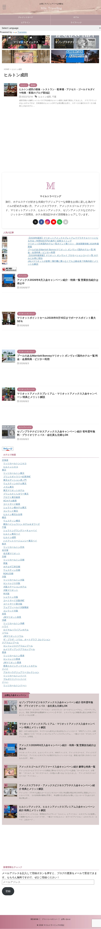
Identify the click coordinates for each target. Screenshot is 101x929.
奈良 (4, 613)
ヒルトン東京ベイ (11, 534)
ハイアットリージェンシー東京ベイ (20, 540)
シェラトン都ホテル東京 (14, 507)
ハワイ (5, 626)
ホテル (76, 17)
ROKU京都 (8, 573)
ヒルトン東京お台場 (12, 514)
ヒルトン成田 (44, 96)
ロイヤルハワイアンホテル (16, 629)
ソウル (5, 632)
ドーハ (5, 682)
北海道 (5, 460)
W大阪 (6, 593)
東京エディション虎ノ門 (14, 480)
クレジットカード (25, 17)
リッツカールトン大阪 (13, 579)
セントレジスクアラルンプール (18, 646)
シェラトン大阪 (10, 597)
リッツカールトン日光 (13, 547)
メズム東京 (8, 487)
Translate (22, 32)
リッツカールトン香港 (13, 655)
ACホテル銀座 (10, 500)
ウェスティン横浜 (11, 520)
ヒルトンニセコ (10, 466)
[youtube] (53, 222)
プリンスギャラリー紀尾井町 (17, 476)
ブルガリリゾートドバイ (14, 679)
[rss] (59, 222)
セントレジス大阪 (11, 583)
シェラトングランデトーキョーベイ (20, 530)
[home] (65, 222)
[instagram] (47, 222)
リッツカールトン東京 (13, 473)
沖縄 (4, 620)
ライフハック (76, 22)
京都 (4, 556)
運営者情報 (34, 919)
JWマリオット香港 (12, 662)
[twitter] (35, 222)
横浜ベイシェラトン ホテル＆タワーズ (21, 524)
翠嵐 (5, 563)
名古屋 (5, 550)
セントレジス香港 (11, 659)
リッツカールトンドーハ (14, 685)
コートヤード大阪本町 (13, 600)
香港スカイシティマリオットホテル (20, 666)
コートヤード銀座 (11, 504)
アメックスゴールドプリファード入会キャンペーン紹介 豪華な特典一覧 (57, 766)
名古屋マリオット (11, 553)
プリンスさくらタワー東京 (16, 493)
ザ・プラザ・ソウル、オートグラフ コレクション (26, 639)
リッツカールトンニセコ (14, 463)
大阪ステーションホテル (14, 586)
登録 (8, 891)
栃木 (4, 543)
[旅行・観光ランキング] (9, 269)
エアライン (25, 22)
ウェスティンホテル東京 (14, 483)
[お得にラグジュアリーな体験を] (51, 9)
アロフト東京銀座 (11, 497)
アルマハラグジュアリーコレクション (21, 672)
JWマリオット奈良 (12, 617)
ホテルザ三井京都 (11, 566)
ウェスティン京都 (11, 570)
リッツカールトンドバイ (14, 675)
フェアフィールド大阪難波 (16, 607)
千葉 (54, 96)
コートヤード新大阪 (12, 604)
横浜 (4, 517)
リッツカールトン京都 (13, 559)
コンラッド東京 (10, 511)
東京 (4, 470)
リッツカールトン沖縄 (13, 623)
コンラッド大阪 (10, 610)
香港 (4, 652)
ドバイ (5, 669)
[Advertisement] (50, 152)
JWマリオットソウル (13, 636)
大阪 (4, 576)
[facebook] (41, 222)
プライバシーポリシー (50, 919)
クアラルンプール (10, 642)
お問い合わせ (65, 919)
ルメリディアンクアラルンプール (19, 649)
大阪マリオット (10, 590)
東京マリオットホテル (13, 490)
